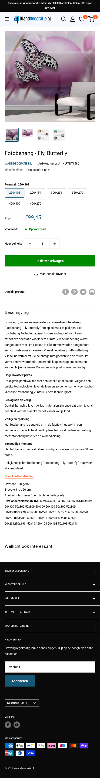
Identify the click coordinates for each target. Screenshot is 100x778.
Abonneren (20, 681)
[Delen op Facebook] (65, 292)
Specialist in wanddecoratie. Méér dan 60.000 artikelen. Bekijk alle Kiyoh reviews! (50, 6)
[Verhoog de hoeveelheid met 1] (55, 244)
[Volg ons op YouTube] (16, 724)
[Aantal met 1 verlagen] (30, 244)
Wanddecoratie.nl (18, 163)
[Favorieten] (81, 19)
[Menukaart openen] (7, 19)
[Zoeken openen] (63, 19)
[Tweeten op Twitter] (83, 292)
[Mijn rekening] (72, 19)
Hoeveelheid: (13, 243)
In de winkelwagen (50, 261)
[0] (91, 19)
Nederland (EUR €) (17, 702)
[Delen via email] (92, 292)
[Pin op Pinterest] (74, 292)
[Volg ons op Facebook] (8, 724)
